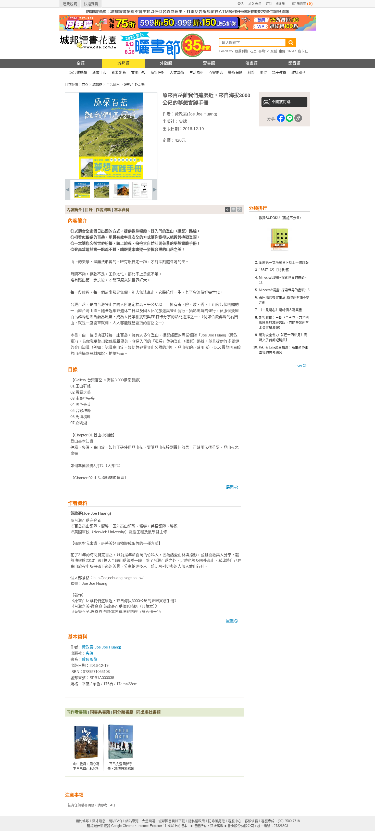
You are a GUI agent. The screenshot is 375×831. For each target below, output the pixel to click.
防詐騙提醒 (216, 821)
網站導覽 (132, 821)
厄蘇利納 (241, 51)
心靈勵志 (216, 72)
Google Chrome (122, 826)
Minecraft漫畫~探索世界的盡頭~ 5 (284, 290)
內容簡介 (74, 209)
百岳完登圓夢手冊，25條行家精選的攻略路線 (120, 769)
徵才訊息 (98, 821)
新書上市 (99, 72)
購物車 (304, 4)
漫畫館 (251, 63)
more (298, 365)
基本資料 (121, 209)
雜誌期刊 (298, 72)
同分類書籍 (123, 712)
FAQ (111, 805)
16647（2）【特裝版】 (275, 270)
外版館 (166, 63)
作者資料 (103, 209)
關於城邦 (82, 821)
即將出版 (119, 72)
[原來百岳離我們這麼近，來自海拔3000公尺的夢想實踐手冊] (82, 197)
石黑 (253, 51)
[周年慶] (187, 29)
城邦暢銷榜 (78, 72)
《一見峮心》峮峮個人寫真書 (280, 310)
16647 (291, 51)
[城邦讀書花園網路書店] (88, 57)
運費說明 (70, 4)
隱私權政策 (196, 821)
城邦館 (123, 63)
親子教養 (279, 72)
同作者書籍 (77, 712)
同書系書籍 (100, 712)
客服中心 (234, 821)
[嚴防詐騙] (187, 14)
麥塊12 (263, 51)
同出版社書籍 (148, 712)
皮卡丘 (303, 51)
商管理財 (158, 72)
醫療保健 (235, 72)
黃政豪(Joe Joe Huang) (196, 114)
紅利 (269, 4)
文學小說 (138, 72)
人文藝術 (177, 72)
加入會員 (254, 4)
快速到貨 (91, 4)
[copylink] (298, 119)
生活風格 (196, 72)
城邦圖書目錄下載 (171, 821)
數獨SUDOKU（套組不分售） (281, 218)
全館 (81, 63)
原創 (273, 51)
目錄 (89, 209)
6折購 (280, 4)
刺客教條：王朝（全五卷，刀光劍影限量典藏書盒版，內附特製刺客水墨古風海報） (284, 322)
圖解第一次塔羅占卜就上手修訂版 (284, 262)
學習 (263, 72)
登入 (241, 4)
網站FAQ (115, 821)
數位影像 (89, 659)
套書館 (209, 63)
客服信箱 (251, 821)
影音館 (294, 63)
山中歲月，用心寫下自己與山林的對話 (86, 769)
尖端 (183, 121)
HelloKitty (226, 51)
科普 (251, 72)
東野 (282, 51)
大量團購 (148, 821)
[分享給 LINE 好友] (289, 119)
